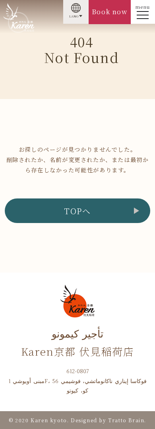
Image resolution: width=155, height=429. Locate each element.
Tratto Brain (126, 420)
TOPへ (77, 211)
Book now (110, 11)
